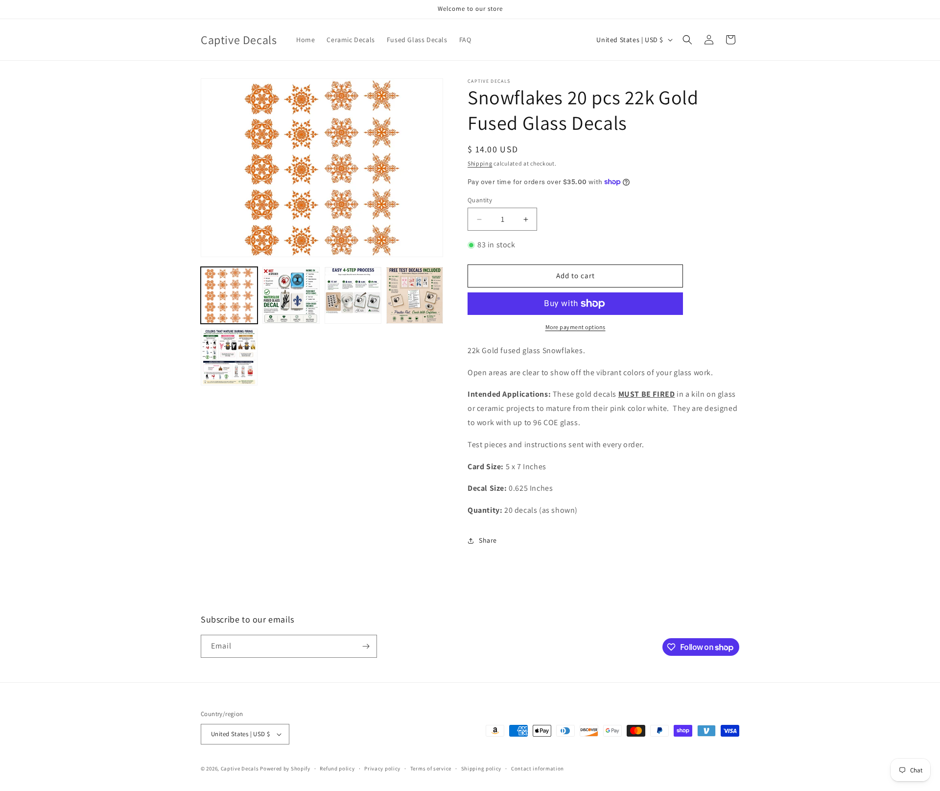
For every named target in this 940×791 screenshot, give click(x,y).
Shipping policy (481, 768)
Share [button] (488, 540)
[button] (687, 39)
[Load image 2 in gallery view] (290, 295)
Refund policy (337, 768)
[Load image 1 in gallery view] (229, 295)
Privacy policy (382, 768)
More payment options (575, 327)
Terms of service (430, 768)
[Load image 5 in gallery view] (229, 357)
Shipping (480, 163)
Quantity (480, 200)
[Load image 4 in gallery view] (414, 295)
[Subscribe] (365, 646)
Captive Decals (240, 768)
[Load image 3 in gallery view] (353, 295)
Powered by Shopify (285, 768)
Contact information (537, 768)
